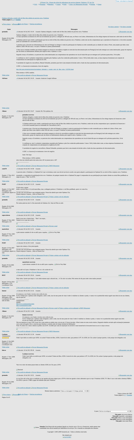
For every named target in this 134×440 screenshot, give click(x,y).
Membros (51, 4)
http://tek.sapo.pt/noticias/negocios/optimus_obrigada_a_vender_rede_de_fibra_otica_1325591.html (45, 69)
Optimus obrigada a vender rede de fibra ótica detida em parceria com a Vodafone (25, 18)
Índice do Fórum (23, 24)
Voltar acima (5, 75)
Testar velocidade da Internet (124, 1)
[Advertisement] (67, 11)
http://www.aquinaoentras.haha (25, 304)
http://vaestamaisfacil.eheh (23, 305)
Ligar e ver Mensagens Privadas (78, 4)
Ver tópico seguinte (125, 27)
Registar (92, 4)
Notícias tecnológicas (36, 24)
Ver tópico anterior (113, 27)
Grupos (58, 4)
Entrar (99, 4)
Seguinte (18, 19)
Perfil (64, 4)
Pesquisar (42, 4)
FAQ (35, 4)
